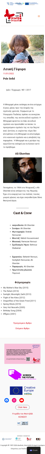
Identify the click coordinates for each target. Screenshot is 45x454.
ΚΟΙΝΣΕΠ (22, 417)
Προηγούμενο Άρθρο (22, 323)
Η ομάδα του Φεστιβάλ (22, 414)
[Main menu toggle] (39, 16)
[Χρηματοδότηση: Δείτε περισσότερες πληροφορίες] (22, 3)
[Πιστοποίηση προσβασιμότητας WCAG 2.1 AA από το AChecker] (22, 423)
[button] (22, 407)
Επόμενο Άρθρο (23, 328)
